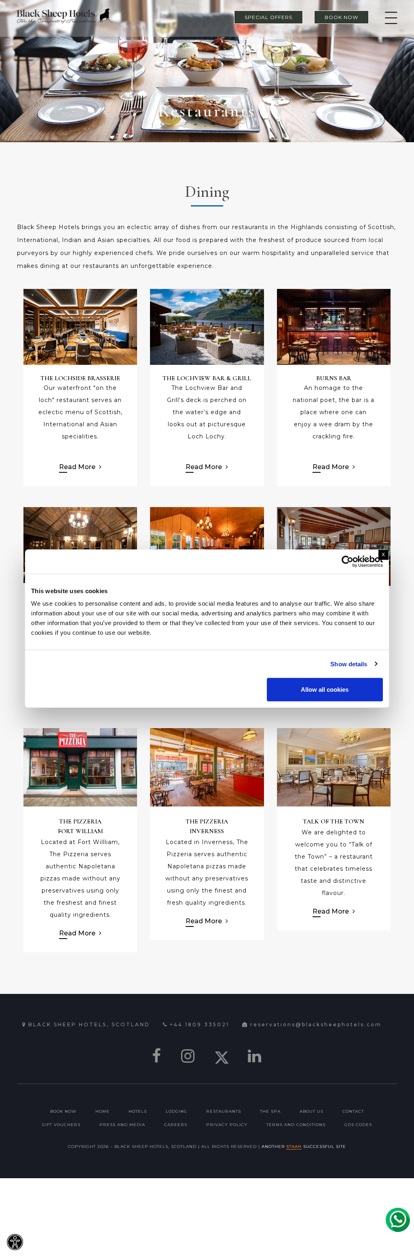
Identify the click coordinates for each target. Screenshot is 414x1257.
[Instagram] (188, 1055)
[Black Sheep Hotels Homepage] (64, 15)
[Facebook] (157, 1055)
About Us (311, 1111)
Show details (348, 663)
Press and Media (122, 1124)
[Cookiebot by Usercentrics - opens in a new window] (347, 561)
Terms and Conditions (295, 1124)
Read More (78, 467)
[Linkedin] (255, 1055)
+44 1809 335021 (199, 1024)
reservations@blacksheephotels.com (316, 1024)
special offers (268, 17)
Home (102, 1111)
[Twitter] (222, 1055)
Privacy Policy (226, 1124)
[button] (389, 19)
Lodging (176, 1111)
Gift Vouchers (61, 1124)
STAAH (294, 1146)
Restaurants (223, 1111)
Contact (353, 1111)
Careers (175, 1124)
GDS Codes (358, 1124)
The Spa (270, 1111)
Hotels (138, 1111)
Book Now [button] (341, 17)
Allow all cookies (325, 689)
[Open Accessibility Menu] (15, 1242)
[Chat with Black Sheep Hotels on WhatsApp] (398, 1220)
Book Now (63, 1111)
